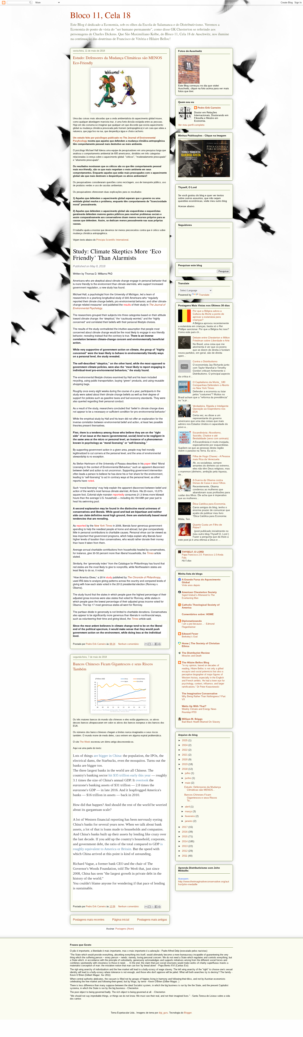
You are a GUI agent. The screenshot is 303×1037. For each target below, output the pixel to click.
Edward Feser (190, 633)
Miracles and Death (191, 655)
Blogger (187, 1012)
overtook (142, 780)
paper (147, 463)
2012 (185, 850)
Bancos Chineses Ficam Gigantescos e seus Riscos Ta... (200, 797)
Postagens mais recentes (88, 919)
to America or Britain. (116, 849)
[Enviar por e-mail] (146, 644)
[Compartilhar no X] (152, 644)
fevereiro (190, 816)
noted (91, 480)
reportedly (118, 494)
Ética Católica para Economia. (209, 503)
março (189, 811)
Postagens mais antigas (152, 919)
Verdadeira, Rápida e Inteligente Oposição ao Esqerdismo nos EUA (210, 409)
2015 (185, 836)
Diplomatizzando (192, 620)
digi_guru (163, 1012)
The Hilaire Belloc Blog (195, 662)
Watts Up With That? (194, 706)
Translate (204, 294)
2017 (185, 827)
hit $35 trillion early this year (130, 775)
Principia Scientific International (112, 239)
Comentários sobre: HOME (198, 614)
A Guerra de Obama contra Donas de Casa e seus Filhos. (209, 481)
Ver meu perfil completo (191, 124)
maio (188, 782)
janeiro (189, 821)
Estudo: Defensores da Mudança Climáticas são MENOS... (202, 788)
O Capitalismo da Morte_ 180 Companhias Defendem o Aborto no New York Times (211, 385)
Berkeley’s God (189, 636)
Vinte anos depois (191, 585)
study (109, 577)
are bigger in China (107, 755)
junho (188, 778)
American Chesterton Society (199, 592)
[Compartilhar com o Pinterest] (159, 644)
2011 (185, 855)
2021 (185, 754)
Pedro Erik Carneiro (209, 107)
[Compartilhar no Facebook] (156, 644)
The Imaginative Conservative (199, 693)
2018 (185, 768)
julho (188, 773)
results (127, 304)
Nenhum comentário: (129, 644)
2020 (185, 759)
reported (81, 525)
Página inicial (120, 919)
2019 (185, 764)
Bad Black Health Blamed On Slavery (201, 721)
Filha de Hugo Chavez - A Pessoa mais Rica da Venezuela (211, 458)
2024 (185, 745)
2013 (185, 846)
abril (187, 806)
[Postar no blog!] (149, 644)
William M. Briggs (192, 719)
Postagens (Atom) (124, 928)
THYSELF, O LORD (193, 551)
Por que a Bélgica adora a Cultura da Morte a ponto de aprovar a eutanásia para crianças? (208, 315)
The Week (85, 741)
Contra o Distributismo (205, 361)
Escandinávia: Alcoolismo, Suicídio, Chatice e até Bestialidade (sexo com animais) (211, 435)
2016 (185, 831)
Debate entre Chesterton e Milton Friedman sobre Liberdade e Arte (211, 339)
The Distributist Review (196, 652)
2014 (185, 841)
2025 (185, 740)
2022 (185, 749)
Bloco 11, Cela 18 (100, 14)
